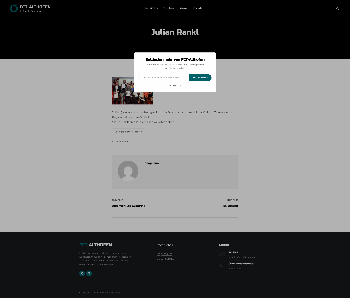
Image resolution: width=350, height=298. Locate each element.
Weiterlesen (175, 86)
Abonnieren (200, 77)
